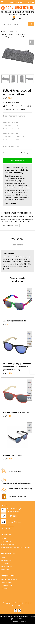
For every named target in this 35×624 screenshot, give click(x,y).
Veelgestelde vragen (7, 544)
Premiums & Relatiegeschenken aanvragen (15, 547)
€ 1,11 (7, 324)
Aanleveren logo (6, 560)
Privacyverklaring (7, 585)
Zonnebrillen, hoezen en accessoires (13, 34)
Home (3, 31)
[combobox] (14, 24)
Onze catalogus (6, 541)
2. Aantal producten (11, 146)
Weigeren (23, 621)
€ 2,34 (7, 416)
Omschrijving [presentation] (17, 238)
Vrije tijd (12, 31)
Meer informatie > (11, 203)
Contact (3, 557)
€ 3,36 (7, 459)
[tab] (17, 238)
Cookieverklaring (6, 582)
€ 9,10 (7, 373)
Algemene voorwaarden (9, 579)
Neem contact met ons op (10, 225)
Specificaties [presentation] (17, 244)
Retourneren (5, 569)
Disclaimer (4, 588)
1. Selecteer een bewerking (14, 116)
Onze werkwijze (6, 563)
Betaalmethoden (6, 566)
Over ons (4, 538)
